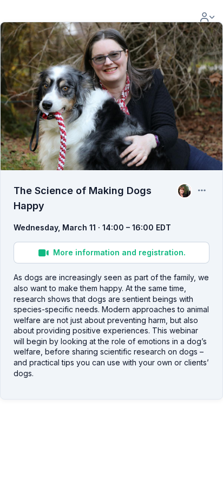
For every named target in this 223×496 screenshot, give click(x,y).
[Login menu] (207, 17)
